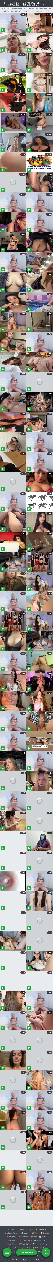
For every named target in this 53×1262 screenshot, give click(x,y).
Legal (46, 1260)
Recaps (30, 1260)
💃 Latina (29, 1229)
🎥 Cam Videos (40, 1252)
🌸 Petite (42, 1237)
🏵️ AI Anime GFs (39, 1248)
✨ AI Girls (26, 1248)
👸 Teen (35, 1233)
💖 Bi (30, 1240)
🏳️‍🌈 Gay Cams (11, 1244)
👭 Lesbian (21, 1240)
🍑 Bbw (34, 1237)
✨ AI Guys (11, 1252)
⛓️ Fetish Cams (13, 1248)
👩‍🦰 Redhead (23, 1237)
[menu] (7, 1252)
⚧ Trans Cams (24, 1244)
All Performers (38, 1260)
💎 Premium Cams (40, 1244)
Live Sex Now (26, 1252)
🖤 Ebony (20, 1229)
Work (24, 1260)
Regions (18, 1260)
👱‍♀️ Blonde (45, 1233)
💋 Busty (11, 1240)
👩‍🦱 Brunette (11, 1237)
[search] (45, 1252)
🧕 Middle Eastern (11, 1233)
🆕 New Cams (40, 1240)
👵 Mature (25, 1233)
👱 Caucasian (41, 1229)
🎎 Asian (10, 1229)
